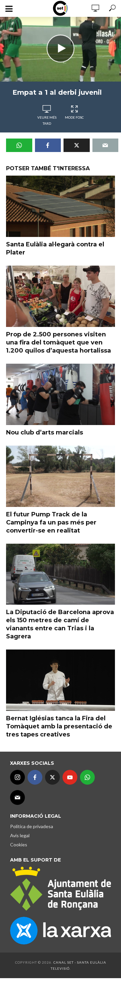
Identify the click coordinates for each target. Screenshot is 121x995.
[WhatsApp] (87, 777)
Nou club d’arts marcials (44, 432)
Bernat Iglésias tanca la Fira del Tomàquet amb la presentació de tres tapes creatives (59, 726)
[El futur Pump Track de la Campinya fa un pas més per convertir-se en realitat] (60, 476)
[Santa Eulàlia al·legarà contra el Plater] (60, 206)
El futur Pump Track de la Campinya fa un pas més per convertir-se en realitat (51, 522)
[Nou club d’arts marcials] (60, 394)
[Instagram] (17, 777)
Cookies (18, 844)
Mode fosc (74, 117)
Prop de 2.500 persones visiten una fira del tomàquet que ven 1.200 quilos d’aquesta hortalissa (58, 342)
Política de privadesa (31, 826)
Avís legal (20, 835)
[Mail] (17, 797)
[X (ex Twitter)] (52, 777)
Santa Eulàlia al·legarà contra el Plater (55, 248)
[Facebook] (35, 777)
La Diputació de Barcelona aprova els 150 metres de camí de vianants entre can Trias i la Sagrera (60, 624)
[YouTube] (70, 777)
